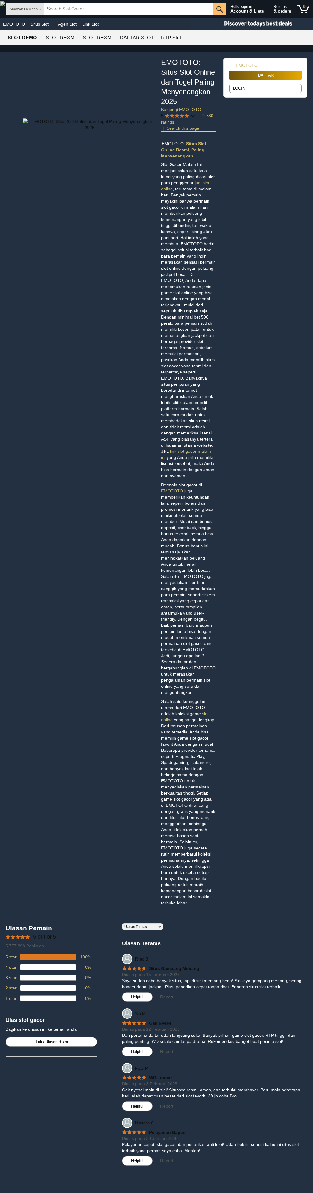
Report (166, 996)
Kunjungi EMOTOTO (181, 109)
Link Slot (90, 24)
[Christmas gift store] (252, 24)
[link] (232, 65)
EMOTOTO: (174, 143)
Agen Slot (67, 24)
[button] (178, 116)
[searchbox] (128, 9)
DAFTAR (266, 75)
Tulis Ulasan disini (51, 1042)
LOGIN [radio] (239, 88)
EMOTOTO (14, 24)
